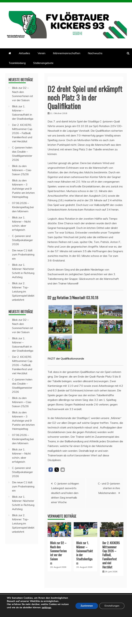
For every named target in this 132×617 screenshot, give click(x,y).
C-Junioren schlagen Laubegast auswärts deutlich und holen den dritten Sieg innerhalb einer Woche (65, 493)
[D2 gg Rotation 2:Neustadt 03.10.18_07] (111, 327)
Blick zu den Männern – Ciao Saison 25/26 (21, 170)
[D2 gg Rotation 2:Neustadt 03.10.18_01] (111, 312)
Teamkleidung (17, 63)
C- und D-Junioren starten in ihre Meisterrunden (109, 488)
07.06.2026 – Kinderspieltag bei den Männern (23, 207)
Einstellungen (111, 605)
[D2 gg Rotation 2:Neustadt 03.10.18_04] (85, 312)
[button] (50, 470)
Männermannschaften (66, 53)
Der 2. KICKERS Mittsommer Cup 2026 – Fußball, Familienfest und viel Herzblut (111, 555)
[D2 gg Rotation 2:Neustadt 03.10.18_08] (60, 343)
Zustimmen (87, 605)
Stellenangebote (43, 63)
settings (46, 607)
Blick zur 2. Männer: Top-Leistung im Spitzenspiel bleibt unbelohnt (23, 291)
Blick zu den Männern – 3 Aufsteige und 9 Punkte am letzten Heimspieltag (23, 189)
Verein (41, 53)
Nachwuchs (95, 53)
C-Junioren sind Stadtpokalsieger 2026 (22, 240)
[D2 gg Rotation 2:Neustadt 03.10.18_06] (85, 327)
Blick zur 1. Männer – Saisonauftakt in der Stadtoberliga (84, 551)
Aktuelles (24, 53)
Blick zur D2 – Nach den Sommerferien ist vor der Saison (58, 551)
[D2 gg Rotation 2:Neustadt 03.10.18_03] (60, 312)
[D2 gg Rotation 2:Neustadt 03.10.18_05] (60, 327)
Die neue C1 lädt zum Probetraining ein (23, 254)
